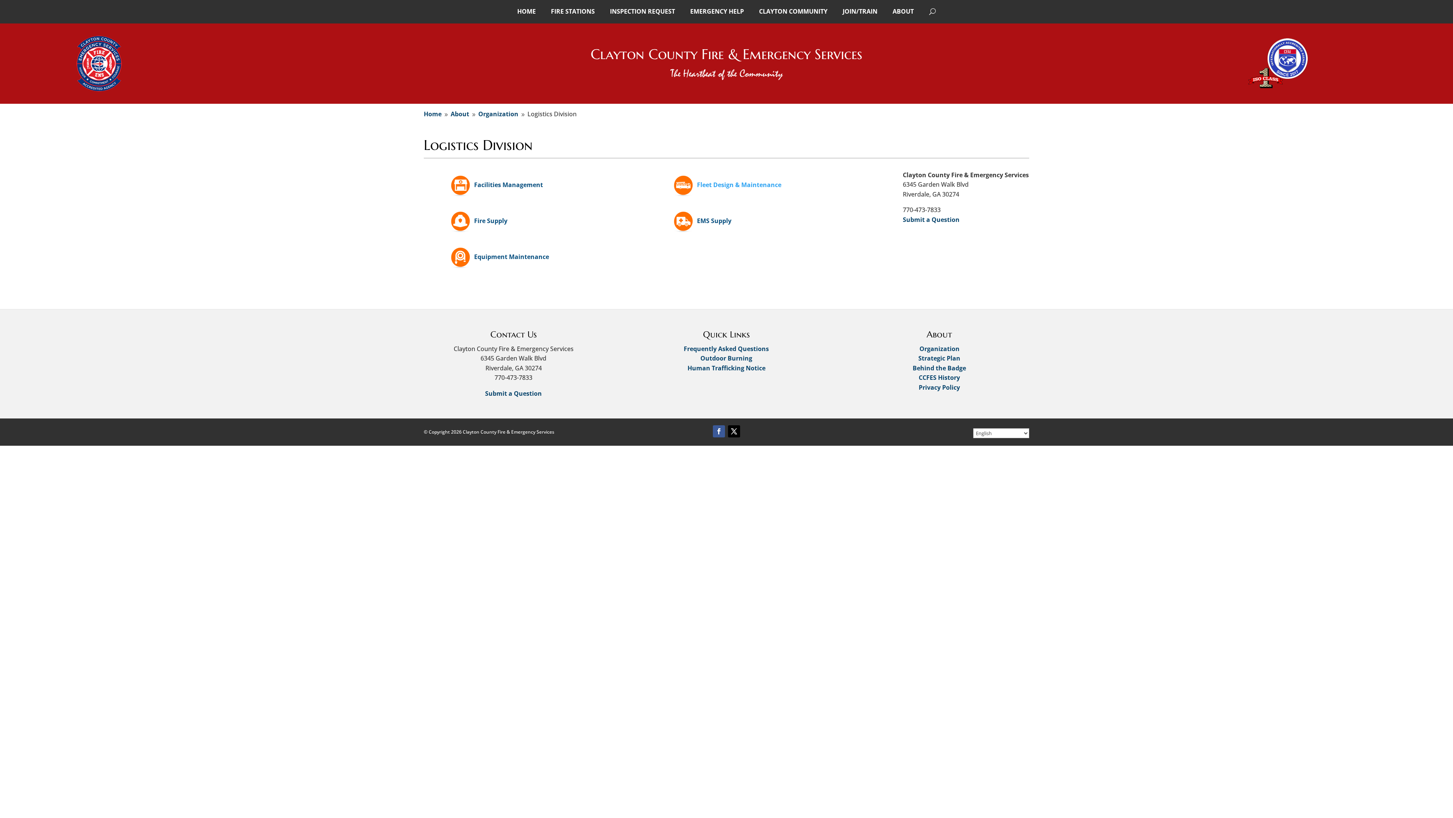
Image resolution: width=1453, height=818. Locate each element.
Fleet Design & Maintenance (739, 185)
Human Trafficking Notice (726, 368)
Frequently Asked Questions (726, 349)
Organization (939, 349)
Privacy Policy (939, 387)
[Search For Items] (932, 11)
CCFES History (939, 377)
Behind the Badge (939, 368)
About (903, 11)
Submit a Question (931, 219)
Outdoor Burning (726, 358)
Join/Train (860, 11)
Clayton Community (793, 11)
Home (526, 11)
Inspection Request (642, 11)
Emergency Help (717, 11)
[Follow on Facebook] (719, 431)
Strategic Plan (939, 358)
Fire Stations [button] (573, 11)
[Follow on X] (734, 431)
